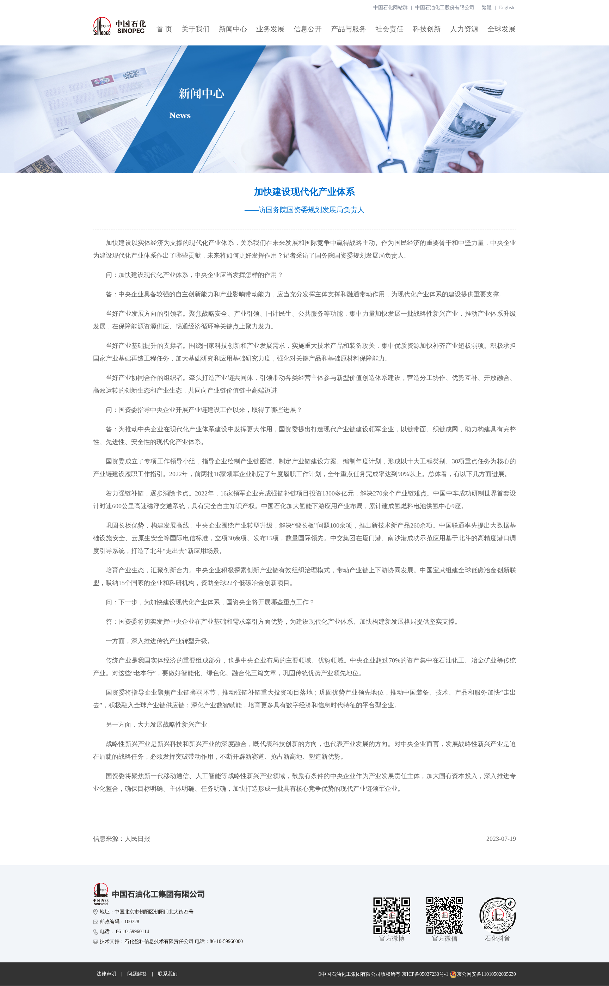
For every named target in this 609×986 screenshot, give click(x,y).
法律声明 (106, 973)
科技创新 (427, 29)
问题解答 (137, 973)
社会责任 (389, 29)
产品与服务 (348, 29)
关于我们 (196, 29)
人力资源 (464, 29)
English (506, 7)
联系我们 (168, 973)
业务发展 (270, 29)
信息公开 (308, 29)
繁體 (487, 7)
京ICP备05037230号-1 (425, 974)
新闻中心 (233, 29)
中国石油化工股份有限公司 (444, 7)
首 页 (164, 29)
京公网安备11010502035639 (486, 974)
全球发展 (501, 29)
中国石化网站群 (390, 7)
